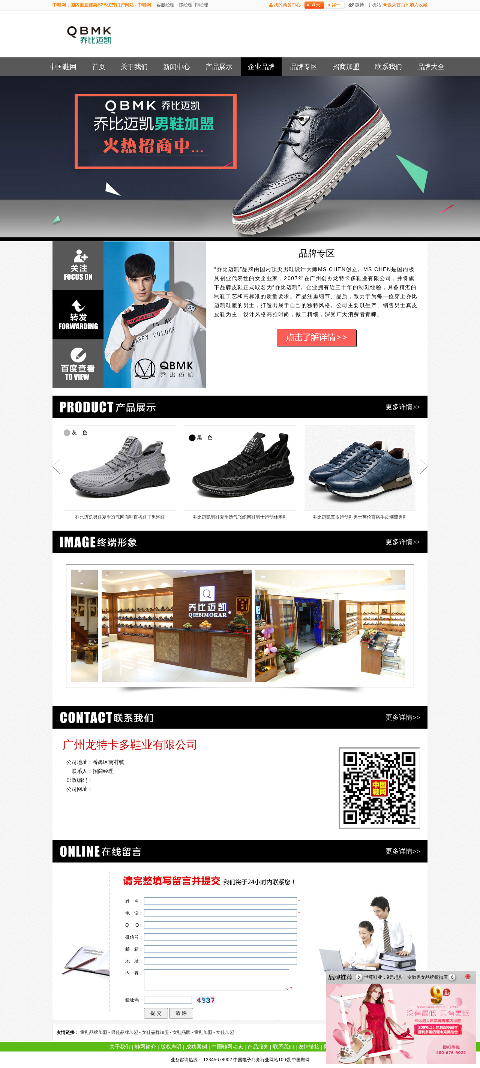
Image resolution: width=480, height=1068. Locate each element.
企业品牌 (261, 66)
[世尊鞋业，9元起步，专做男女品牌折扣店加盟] (401, 1062)
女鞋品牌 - (183, 1032)
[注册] (335, 5)
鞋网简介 (145, 1047)
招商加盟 (346, 66)
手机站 (374, 5)
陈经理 (185, 5)
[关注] (78, 265)
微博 (359, 5)
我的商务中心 (287, 5)
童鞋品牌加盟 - (95, 1032)
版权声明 (171, 1047)
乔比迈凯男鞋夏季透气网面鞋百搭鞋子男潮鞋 (120, 517)
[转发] (78, 314)
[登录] (314, 5)
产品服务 (258, 1047)
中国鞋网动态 (227, 1047)
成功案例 (196, 1047)
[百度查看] (78, 363)
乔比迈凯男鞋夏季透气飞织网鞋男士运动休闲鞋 (240, 517)
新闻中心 (176, 66)
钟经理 (201, 5)
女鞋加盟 (225, 1032)
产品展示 (219, 66)
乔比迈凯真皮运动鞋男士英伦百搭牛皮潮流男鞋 (360, 517)
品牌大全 (430, 66)
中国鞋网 (63, 66)
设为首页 (396, 5)
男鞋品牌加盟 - (126, 1032)
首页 (98, 66)
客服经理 (164, 5)
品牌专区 (303, 66)
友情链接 (309, 1047)
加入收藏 (419, 5)
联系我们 (388, 66)
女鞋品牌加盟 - (157, 1032)
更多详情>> (403, 407)
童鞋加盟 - (205, 1032)
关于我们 (134, 66)
